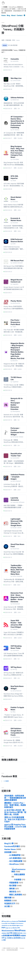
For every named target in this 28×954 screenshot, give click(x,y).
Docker (14, 921)
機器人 (6, 938)
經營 (15, 938)
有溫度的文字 (9, 903)
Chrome (10, 921)
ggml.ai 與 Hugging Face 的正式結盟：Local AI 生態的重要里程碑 (15, 826)
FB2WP (9, 923)
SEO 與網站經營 (15, 861)
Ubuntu (14, 928)
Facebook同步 (4, 923)
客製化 (21, 933)
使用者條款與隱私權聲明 (12, 950)
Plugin (6, 927)
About (13, 15)
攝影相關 (7, 898)
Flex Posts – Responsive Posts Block (15, 322)
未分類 (7, 906)
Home (3, 15)
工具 (24, 933)
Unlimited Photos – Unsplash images (17, 477)
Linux (8, 925)
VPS (18, 928)
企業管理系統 (4, 933)
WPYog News (16, 667)
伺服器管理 (13, 883)
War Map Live (16, 78)
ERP (17, 921)
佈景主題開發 (19, 874)
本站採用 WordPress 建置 (12, 948)
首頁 (3, 40)
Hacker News (10, 849)
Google (13, 923)
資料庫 (12, 889)
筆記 (12, 938)
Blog (8, 15)
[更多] (24, 15)
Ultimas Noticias (17, 98)
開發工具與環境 (15, 895)
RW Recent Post (17, 261)
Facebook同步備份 (12, 846)
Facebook (22, 921)
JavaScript (4, 925)
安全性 (18, 933)
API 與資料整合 (15, 858)
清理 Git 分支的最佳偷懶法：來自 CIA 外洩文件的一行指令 (15, 819)
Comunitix (15, 59)
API (3, 921)
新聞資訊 (7, 900)
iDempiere (20, 923)
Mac (11, 925)
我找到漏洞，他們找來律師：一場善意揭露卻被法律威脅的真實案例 (15, 798)
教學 (11, 935)
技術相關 (7, 852)
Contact (19, 15)
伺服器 (8, 933)
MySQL (14, 925)
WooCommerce (8, 931)
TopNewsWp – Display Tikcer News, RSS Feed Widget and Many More (17, 569)
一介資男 (4, 7)
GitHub (3, 950)
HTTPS (16, 923)
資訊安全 (12, 892)
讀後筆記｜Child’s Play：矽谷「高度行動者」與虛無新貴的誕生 (15, 805)
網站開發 (18, 938)
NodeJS (21, 925)
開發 (4, 940)
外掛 (10, 933)
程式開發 (12, 886)
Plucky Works (16, 301)
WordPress (14, 864)
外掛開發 (17, 880)
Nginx (18, 925)
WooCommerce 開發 (18, 870)
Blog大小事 (9, 843)
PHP (3, 928)
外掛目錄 (8, 40)
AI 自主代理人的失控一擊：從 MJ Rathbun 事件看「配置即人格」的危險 (15, 812)
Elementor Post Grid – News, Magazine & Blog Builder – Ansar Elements (17, 597)
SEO (9, 927)
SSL (11, 927)
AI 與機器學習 (15, 855)
